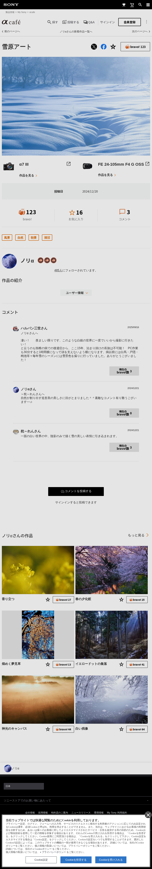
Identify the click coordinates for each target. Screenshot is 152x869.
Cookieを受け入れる (111, 859)
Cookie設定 (41, 859)
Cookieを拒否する (76, 859)
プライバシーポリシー (54, 852)
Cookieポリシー (43, 849)
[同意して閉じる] (148, 815)
